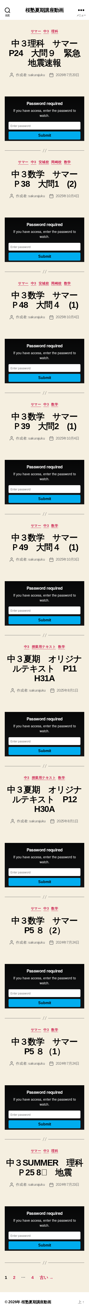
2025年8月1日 (67, 690)
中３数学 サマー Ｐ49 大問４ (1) (48, 542)
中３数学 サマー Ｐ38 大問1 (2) (48, 179)
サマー (36, 31)
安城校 (44, 162)
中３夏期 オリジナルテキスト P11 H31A (46, 668)
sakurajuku (36, 75)
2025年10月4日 (67, 196)
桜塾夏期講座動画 (44, 10)
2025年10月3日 (67, 559)
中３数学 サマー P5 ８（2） (48, 925)
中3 (46, 31)
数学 (67, 162)
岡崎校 (56, 162)
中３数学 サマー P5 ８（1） (48, 1046)
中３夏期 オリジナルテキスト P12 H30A (46, 799)
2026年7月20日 (67, 75)
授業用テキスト (44, 647)
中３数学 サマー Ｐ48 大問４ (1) (48, 300)
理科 (54, 31)
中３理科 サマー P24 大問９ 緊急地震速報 (47, 53)
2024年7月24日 (67, 942)
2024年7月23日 (67, 1184)
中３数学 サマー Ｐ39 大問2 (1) (48, 421)
